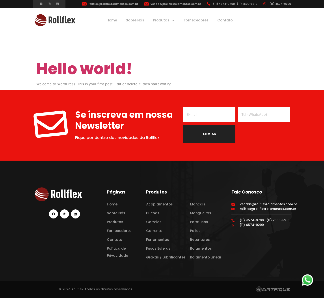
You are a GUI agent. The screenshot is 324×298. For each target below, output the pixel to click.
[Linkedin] (57, 3)
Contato (225, 20)
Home (111, 20)
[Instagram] (49, 3)
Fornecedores (196, 20)
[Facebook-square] (41, 3)
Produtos (161, 20)
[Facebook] (53, 213)
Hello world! (84, 69)
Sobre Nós (135, 20)
